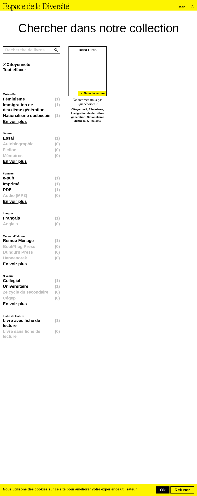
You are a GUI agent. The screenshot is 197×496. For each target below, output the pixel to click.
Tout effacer (14, 69)
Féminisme (96, 109)
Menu (183, 7)
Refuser (182, 490)
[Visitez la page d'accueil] (36, 7)
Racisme (95, 120)
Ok (163, 490)
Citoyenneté (79, 109)
